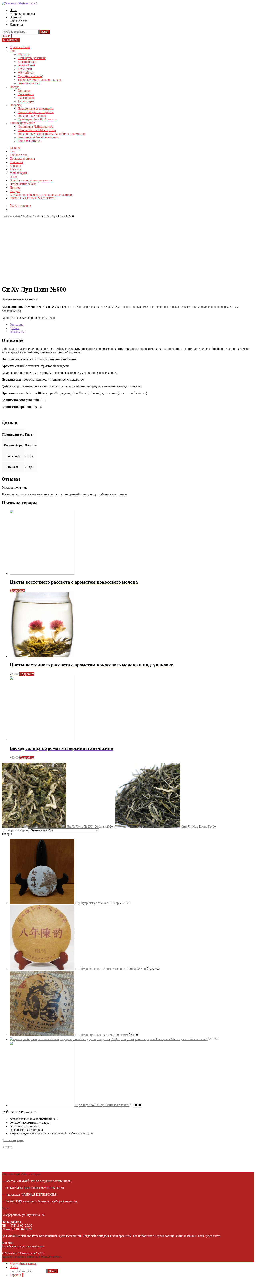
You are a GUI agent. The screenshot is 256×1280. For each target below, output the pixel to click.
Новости (15, 17)
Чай (12, 50)
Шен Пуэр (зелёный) (32, 58)
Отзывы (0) (17, 331)
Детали (14, 328)
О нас (13, 10)
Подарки (16, 105)
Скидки (15, 191)
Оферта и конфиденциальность (31, 180)
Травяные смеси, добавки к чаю (39, 79)
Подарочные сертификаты (36, 108)
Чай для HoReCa (29, 141)
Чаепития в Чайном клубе (35, 126)
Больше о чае (18, 21)
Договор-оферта (13, 1140)
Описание (16, 324)
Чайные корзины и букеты (36, 112)
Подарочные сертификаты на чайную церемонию (52, 133)
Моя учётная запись (23, 1263)
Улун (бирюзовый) (30, 76)
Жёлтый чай (26, 72)
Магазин (15, 169)
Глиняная (24, 90)
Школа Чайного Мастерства (37, 130)
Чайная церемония (22, 123)
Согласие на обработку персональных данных (41, 194)
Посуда (14, 87)
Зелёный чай (26, 65)
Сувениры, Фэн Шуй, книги (37, 119)
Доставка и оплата (22, 13)
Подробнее (17, 590)
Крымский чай (20, 47)
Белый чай (25, 69)
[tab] (132, 324)
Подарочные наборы (32, 115)
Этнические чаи (29, 83)
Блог (13, 151)
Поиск (44, 31)
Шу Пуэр (24, 54)
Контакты (16, 24)
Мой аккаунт (18, 173)
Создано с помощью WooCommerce (36, 1256)
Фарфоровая (26, 97)
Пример (15, 187)
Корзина (15, 165)
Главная (15, 147)
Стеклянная (26, 94)
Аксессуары (26, 101)
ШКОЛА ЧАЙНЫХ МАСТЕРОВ (32, 198)
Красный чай (27, 61)
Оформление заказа (23, 184)
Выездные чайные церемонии (38, 137)
